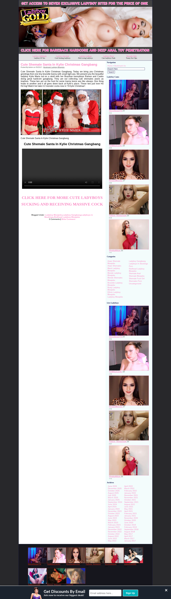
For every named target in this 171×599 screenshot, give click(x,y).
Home (110, 66)
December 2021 (131, 495)
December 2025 (115, 488)
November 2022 (115, 532)
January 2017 (130, 541)
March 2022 (129, 488)
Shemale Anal (135, 273)
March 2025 (113, 497)
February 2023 (114, 525)
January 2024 (114, 509)
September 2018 (131, 529)
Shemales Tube (131, 56)
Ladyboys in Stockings (138, 264)
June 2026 (112, 486)
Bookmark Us (120, 66)
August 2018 (129, 532)
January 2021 (130, 516)
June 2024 (112, 504)
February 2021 (130, 513)
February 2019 (130, 527)
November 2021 (131, 497)
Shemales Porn (135, 281)
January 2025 (114, 500)
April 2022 (128, 486)
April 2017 (128, 536)
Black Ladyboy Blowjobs (114, 269)
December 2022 (115, 529)
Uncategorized (135, 283)
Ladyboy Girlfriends (40, 56)
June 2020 (128, 522)
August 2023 (113, 516)
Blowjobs (111, 280)
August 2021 (129, 504)
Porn (131, 266)
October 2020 (130, 520)
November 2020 (131, 518)
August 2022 (113, 536)
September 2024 (115, 502)
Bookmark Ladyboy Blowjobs (54, 67)
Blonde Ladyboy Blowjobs (114, 274)
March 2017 (129, 538)
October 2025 (114, 491)
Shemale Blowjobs (136, 276)
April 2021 (128, 511)
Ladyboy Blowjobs (53, 215)
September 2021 (131, 502)
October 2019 (130, 525)
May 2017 (128, 534)
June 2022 (112, 538)
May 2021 (128, 509)
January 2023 (114, 527)
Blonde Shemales (115, 278)
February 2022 (130, 491)
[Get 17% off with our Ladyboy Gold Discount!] (85, 53)
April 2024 (112, 507)
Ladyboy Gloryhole (62, 56)
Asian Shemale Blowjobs (114, 262)
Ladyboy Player (108, 56)
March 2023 (113, 522)
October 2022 (114, 534)
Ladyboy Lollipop (85, 56)
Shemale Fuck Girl (137, 278)
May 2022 (112, 541)
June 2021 (128, 507)
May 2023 (112, 520)
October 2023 (114, 513)
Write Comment (68, 219)
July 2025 (112, 495)
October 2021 (130, 500)
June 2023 (112, 518)
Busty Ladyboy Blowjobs (114, 288)
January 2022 (130, 493)
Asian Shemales (114, 266)
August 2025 (113, 493)
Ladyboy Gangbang (72, 215)
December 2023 (115, 511)
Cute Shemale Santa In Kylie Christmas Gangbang (59, 64)
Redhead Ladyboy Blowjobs (67, 217)
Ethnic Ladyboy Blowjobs (114, 293)
